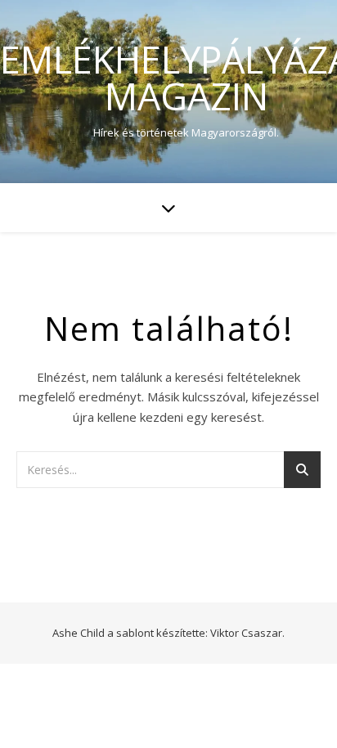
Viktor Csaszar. (247, 632)
